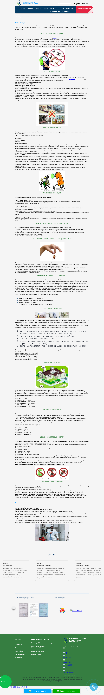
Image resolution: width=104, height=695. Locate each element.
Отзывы (17, 648)
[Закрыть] (102, 682)
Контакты (39, 8)
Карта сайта (18, 657)
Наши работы (19, 651)
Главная (17, 17)
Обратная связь (20, 654)
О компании (18, 644)
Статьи (46, 8)
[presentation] (5, 570)
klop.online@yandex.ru (37, 651)
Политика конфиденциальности (69, 675)
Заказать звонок (84, 9)
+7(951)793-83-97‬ (81, 4)
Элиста (40, 654)
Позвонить (41, 691)
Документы (30, 8)
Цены (23, 8)
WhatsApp (71, 691)
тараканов (72, 79)
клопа (54, 38)
